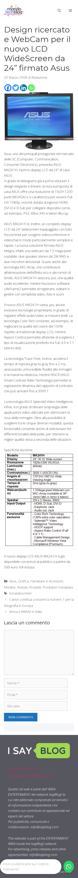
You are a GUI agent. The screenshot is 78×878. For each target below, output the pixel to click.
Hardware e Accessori (46, 581)
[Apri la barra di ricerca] (59, 11)
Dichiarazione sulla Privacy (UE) (30, 775)
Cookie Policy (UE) (21, 768)
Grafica (23, 581)
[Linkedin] (23, 87)
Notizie (22, 587)
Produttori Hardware (58, 587)
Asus (12, 581)
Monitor (10, 587)
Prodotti (35, 587)
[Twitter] (15, 87)
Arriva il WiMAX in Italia (25, 611)
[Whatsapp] (31, 87)
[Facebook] (7, 87)
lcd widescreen (20, 593)
